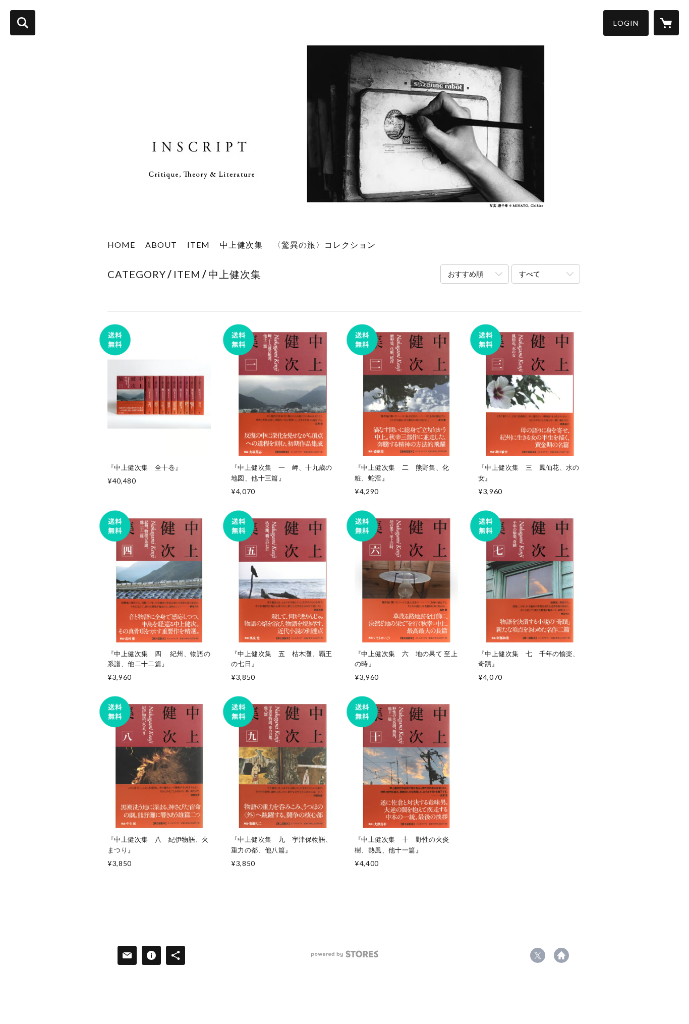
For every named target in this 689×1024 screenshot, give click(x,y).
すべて (529, 274)
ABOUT (161, 244)
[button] (626, 23)
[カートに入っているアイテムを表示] (666, 22)
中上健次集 (241, 244)
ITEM (198, 244)
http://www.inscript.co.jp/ (561, 955)
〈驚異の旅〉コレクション (324, 244)
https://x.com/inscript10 (537, 955)
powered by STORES (344, 957)
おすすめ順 (465, 274)
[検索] (22, 22)
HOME (121, 244)
